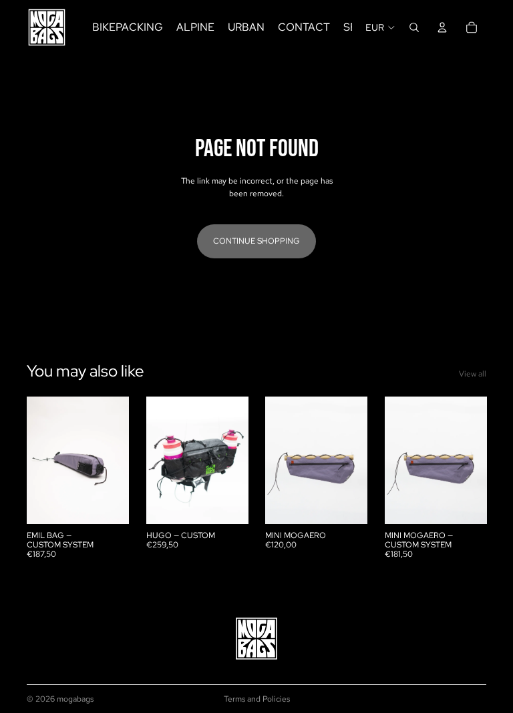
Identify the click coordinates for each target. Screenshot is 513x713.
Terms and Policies (257, 699)
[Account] (442, 27)
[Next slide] (114, 460)
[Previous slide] (41, 460)
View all (472, 374)
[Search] (414, 27)
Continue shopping (256, 241)
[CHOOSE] (108, 503)
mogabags (75, 699)
